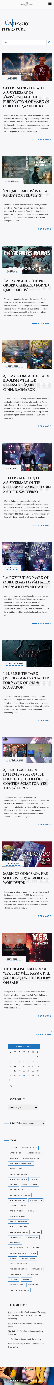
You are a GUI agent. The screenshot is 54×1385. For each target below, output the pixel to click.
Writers (26, 1279)
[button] (50, 3)
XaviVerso (33, 1285)
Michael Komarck (19, 1227)
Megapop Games (18, 1216)
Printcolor (16, 1237)
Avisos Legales (38, 1381)
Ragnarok (15, 1242)
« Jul (10, 1085)
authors (14, 1158)
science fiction (18, 1253)
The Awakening (28, 1258)
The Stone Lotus (18, 1269)
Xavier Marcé (16, 1285)
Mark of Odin (16, 1211)
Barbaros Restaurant (21, 1163)
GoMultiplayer (30, 1184)
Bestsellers (16, 1169)
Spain (33, 1253)
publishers (32, 1237)
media (31, 1211)
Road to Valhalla (19, 1248)
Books (35, 1179)
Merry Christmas (18, 1221)
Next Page (44, 1034)
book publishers (18, 1174)
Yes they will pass (19, 1290)
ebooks (13, 1184)
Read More (44, 139)
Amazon (13, 1148)
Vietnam (14, 1279)
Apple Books (16, 1153)
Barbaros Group (32, 1158)
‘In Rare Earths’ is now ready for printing (24, 1339)
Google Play (16, 1190)
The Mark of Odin (19, 1264)
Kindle (13, 1206)
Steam (13, 1258)
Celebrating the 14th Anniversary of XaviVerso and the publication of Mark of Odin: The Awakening (27, 1315)
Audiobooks (34, 1153)
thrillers (37, 1269)
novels (36, 1232)
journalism (36, 1200)
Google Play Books (20, 1195)
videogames (32, 1274)
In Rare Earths (17, 1200)
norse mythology (19, 1232)
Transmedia (16, 1274)
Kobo (23, 1206)
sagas (36, 1248)
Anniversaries (29, 1148)
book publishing (18, 1179)
